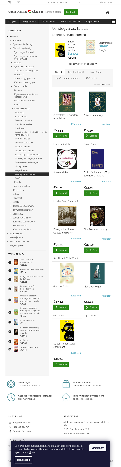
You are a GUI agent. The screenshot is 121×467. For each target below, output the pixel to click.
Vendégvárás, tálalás (25, 174)
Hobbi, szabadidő (21, 186)
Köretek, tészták (22, 139)
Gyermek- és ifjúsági (22, 44)
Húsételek (20, 128)
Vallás (16, 194)
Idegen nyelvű (16, 245)
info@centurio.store (22, 422)
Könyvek (14, 36)
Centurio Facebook (22, 431)
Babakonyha (21, 116)
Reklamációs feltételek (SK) (76, 433)
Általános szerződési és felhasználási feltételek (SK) (86, 423)
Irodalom (17, 40)
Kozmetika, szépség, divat (26, 70)
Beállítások (23, 459)
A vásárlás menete (57, 2)
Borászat (18, 90)
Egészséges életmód (24, 52)
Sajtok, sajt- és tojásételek (27, 154)
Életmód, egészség (22, 48)
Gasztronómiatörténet (24, 101)
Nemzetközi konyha (24, 150)
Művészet (17, 198)
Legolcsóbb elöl (76, 72)
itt (30, 452)
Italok (16, 104)
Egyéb (18, 178)
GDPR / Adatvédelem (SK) (76, 429)
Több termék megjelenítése (81, 64)
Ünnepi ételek (21, 166)
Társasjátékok (16, 237)
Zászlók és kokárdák (19, 241)
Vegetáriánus (21, 170)
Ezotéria (17, 62)
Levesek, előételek (24, 143)
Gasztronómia (20, 86)
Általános (19, 112)
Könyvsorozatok (20, 226)
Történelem (18, 190)
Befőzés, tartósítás (24, 120)
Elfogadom (98, 447)
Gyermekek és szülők (24, 66)
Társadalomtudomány (23, 206)
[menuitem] (12, 21)
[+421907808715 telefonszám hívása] (12, 2)
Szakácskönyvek (22, 108)
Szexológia (19, 74)
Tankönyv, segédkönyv (24, 222)
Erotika (16, 202)
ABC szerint (91, 78)
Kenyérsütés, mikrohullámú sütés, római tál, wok (31, 133)
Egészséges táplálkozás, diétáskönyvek (25, 57)
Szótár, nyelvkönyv (22, 218)
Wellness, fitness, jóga (24, 82)
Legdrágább (96, 72)
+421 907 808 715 (21, 427)
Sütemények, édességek (27, 162)
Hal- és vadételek (23, 124)
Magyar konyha (22, 146)
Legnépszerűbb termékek (67, 78)
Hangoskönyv (16, 233)
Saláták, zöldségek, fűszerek (28, 158)
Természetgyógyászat (24, 78)
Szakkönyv (18, 214)
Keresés (71, 12)
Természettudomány (23, 210)
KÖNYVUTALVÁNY (22, 229)
